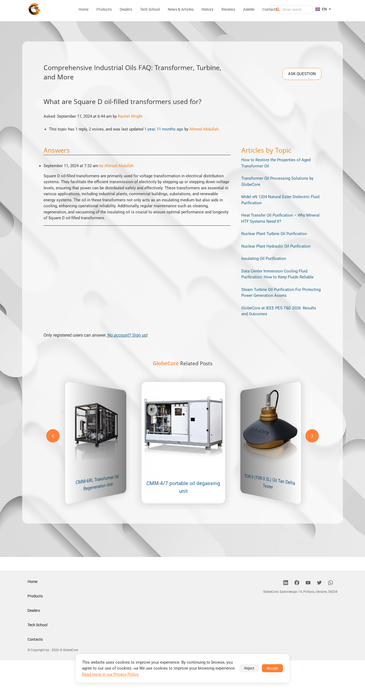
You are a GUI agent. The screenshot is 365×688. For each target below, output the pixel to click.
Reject (249, 668)
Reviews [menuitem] (228, 9)
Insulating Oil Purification (263, 258)
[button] (312, 436)
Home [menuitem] (83, 9)
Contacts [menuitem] (270, 9)
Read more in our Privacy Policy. (110, 674)
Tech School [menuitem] (150, 9)
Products (35, 596)
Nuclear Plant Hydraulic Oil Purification (275, 246)
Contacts (35, 639)
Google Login (182, 248)
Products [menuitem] (104, 9)
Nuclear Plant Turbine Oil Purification (274, 233)
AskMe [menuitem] (248, 9)
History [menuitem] (207, 9)
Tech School (37, 625)
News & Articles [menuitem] (180, 9)
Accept (272, 668)
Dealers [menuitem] (126, 9)
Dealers (34, 610)
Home (32, 581)
